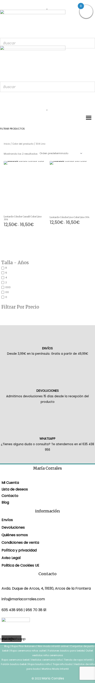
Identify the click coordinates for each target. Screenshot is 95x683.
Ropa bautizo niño (39, 664)
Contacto (10, 495)
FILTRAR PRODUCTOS (12, 128)
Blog (5, 502)
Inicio (7, 144)
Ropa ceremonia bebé (15, 659)
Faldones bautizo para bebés (66, 650)
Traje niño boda (62, 664)
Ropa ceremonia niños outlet (28, 650)
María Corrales (53, 678)
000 (8, 287)
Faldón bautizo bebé (13, 664)
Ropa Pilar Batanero (23, 646)
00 (7, 292)
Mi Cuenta (10, 482)
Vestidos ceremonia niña (46, 659)
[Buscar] (90, 43)
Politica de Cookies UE (20, 565)
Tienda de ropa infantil (78, 659)
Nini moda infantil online (53, 646)
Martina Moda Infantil (55, 669)
